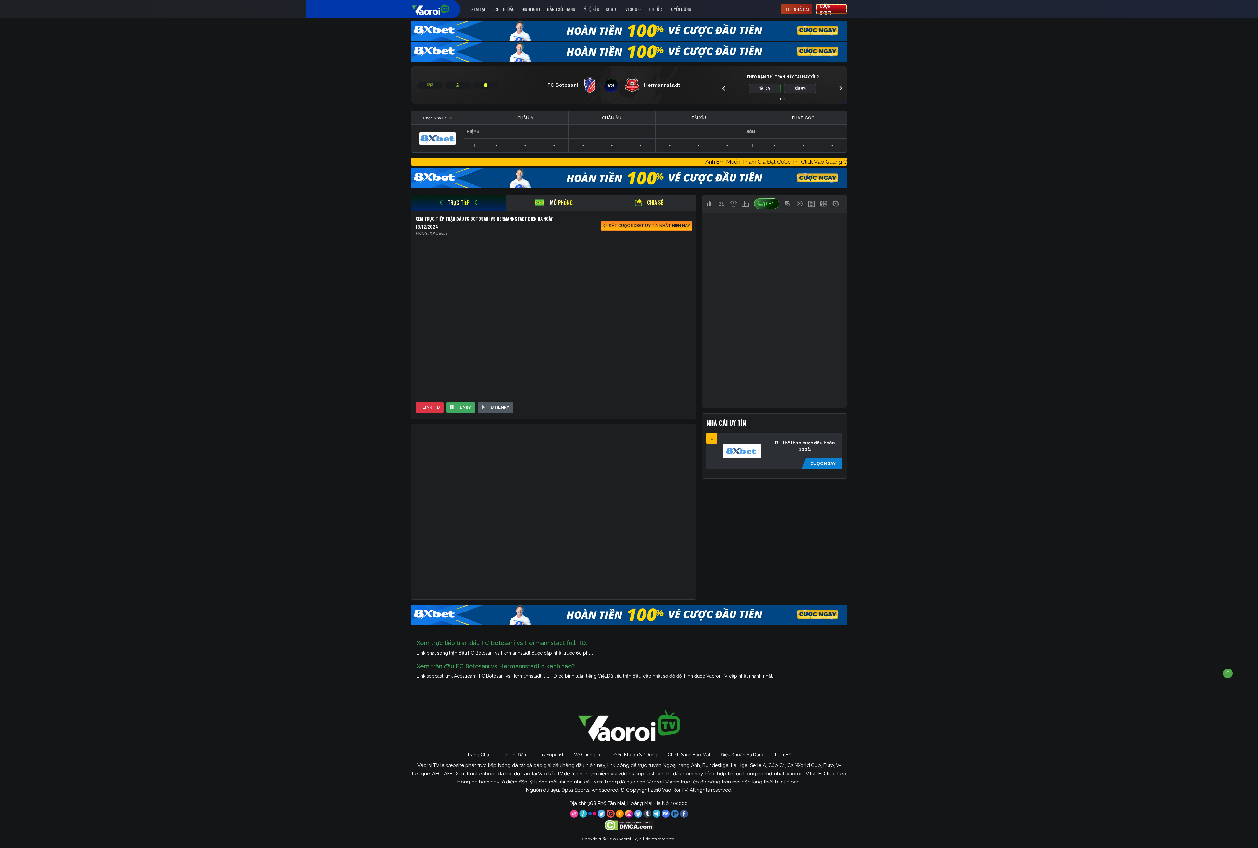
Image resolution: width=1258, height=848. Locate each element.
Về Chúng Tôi (588, 754)
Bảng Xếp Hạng (561, 9)
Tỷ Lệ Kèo (590, 9)
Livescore (631, 9)
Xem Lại (478, 9)
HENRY (463, 407)
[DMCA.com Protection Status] (629, 824)
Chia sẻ (655, 202)
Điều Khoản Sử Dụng (635, 754)
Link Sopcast (550, 754)
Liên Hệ (783, 754)
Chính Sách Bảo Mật (689, 754)
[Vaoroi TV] (437, 9)
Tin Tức (655, 9)
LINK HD (431, 407)
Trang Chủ (478, 754)
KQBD (611, 9)
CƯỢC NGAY (823, 463)
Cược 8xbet (826, 9)
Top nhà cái (797, 9)
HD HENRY (498, 407)
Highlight (531, 9)
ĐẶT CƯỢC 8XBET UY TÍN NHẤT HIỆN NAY (649, 225)
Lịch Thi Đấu (503, 9)
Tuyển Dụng (680, 9)
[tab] (458, 203)
